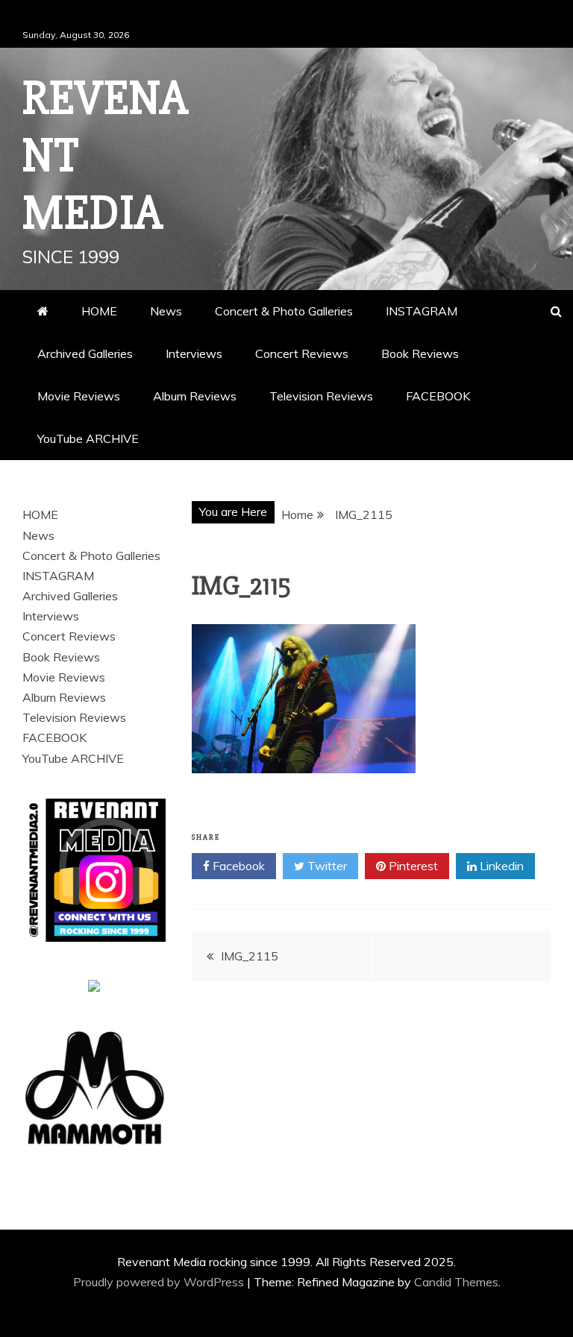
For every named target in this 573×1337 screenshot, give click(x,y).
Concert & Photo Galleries (284, 310)
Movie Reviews (78, 395)
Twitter (325, 865)
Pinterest (412, 865)
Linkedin (500, 865)
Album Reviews (195, 395)
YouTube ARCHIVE (88, 438)
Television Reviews (321, 395)
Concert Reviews (301, 353)
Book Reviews (420, 353)
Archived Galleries (85, 353)
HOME (99, 310)
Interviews (194, 353)
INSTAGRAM (421, 310)
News (166, 310)
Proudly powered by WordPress (160, 1281)
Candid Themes (456, 1281)
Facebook (237, 865)
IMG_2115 (249, 956)
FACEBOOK (438, 395)
